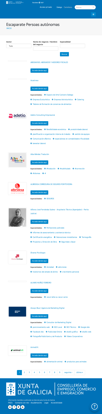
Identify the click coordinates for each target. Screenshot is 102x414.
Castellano (67, 7)
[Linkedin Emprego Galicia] (10, 407)
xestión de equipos (82, 134)
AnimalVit (34, 347)
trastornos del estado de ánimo (45, 272)
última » (79, 372)
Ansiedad (50, 267)
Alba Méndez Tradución (39, 154)
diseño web (86, 332)
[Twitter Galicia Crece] (18, 407)
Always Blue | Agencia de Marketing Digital (47, 308)
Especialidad (65, 42)
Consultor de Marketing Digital (59, 322)
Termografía (86, 237)
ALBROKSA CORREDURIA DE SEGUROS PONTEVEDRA (51, 184)
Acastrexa (34, 80)
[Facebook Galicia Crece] (14, 407)
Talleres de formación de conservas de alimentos (52, 104)
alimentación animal (54, 362)
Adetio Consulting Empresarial (42, 115)
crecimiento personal (70, 272)
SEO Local (58, 327)
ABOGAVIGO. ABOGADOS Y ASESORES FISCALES (49, 62)
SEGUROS (50, 199)
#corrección (80, 169)
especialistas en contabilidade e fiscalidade (72, 139)
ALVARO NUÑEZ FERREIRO (40, 283)
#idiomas (36, 173)
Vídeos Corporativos (75, 336)
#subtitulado (65, 169)
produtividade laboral (79, 129)
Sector (9, 42)
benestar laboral (39, 143)
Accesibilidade (56, 403)
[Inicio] (25, 2)
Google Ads (85, 327)
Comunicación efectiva (42, 139)
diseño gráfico (72, 332)
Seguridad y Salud (68, 242)
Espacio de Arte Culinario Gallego (60, 95)
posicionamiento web (41, 327)
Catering (80, 100)
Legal (46, 403)
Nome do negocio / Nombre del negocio (45, 43)
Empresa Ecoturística (41, 100)
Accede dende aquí (39, 70)
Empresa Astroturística (63, 100)
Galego (59, 7)
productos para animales (77, 362)
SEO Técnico (71, 327)
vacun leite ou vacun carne (57, 297)
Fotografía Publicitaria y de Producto (47, 336)
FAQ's (10, 403)
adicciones (62, 267)
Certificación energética (42, 237)
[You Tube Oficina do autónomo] (23, 407)
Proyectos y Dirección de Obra (45, 242)
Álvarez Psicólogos (37, 253)
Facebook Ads (38, 332)
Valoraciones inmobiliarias (66, 237)
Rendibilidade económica (56, 129)
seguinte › (68, 372)
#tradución (51, 169)
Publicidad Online (55, 332)
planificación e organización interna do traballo (51, 134)
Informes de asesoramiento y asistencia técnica (51, 233)
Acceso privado (46, 7)
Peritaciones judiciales (55, 228)
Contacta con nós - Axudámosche (28, 403)
